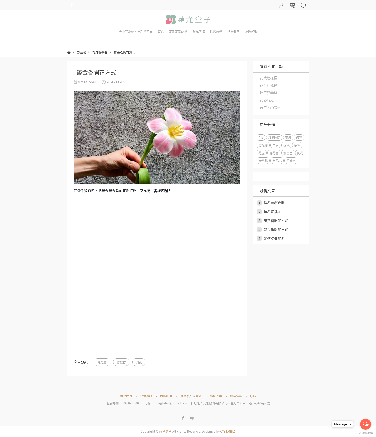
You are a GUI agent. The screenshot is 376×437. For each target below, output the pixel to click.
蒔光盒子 (165, 431)
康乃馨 (263, 160)
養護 (288, 137)
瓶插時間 (274, 137)
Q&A (253, 396)
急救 (297, 145)
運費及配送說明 (191, 396)
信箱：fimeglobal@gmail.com (166, 403)
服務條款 (236, 396)
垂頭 (286, 145)
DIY (260, 137)
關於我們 (126, 396)
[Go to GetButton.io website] (366, 432)
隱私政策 (216, 396)
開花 (139, 362)
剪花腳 (263, 145)
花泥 (261, 153)
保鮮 (299, 137)
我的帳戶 (166, 396)
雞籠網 (290, 160)
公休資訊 (146, 396)
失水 (275, 145)
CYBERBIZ (227, 431)
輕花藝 (102, 362)
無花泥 (277, 160)
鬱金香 (121, 362)
